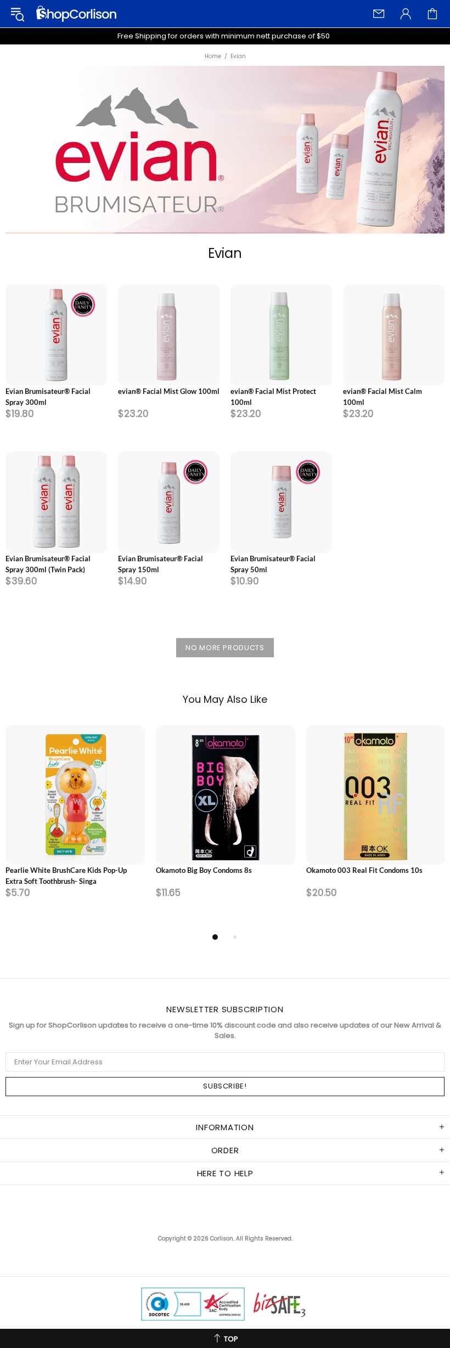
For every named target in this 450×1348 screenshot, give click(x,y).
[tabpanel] (75, 827)
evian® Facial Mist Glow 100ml (169, 391)
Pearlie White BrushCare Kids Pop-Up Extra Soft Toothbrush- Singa (66, 875)
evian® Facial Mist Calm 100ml (382, 397)
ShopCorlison (76, 13)
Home (213, 56)
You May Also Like (225, 699)
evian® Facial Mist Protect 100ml (273, 397)
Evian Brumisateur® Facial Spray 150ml (160, 564)
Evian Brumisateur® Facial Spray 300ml (48, 397)
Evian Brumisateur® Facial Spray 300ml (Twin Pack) (48, 564)
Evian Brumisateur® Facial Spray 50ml (273, 564)
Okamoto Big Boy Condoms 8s (204, 870)
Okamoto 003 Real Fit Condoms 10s (364, 870)
